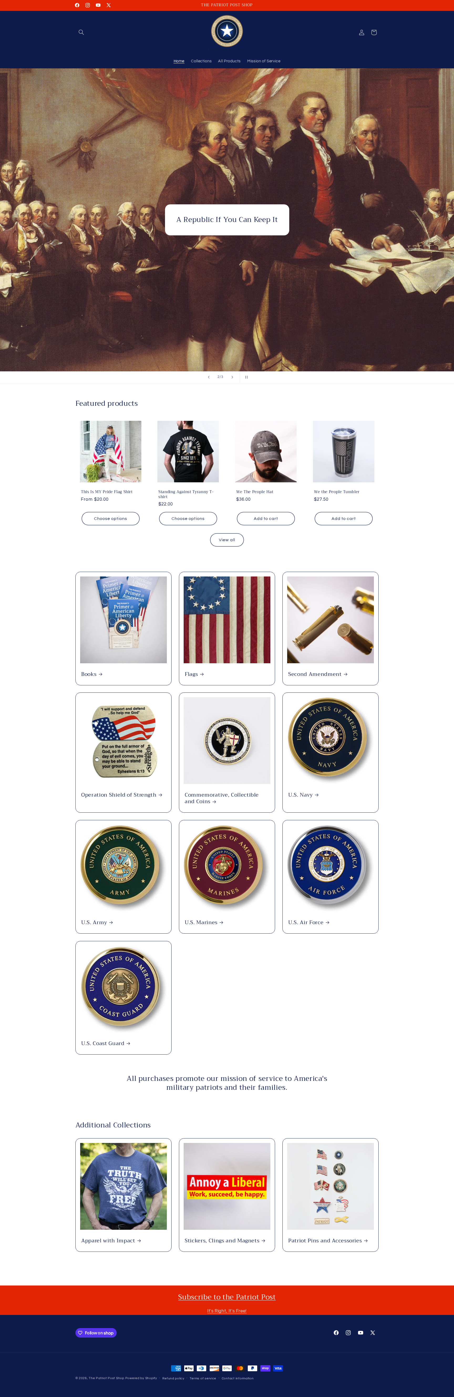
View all (227, 540)
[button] (81, 32)
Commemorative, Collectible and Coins (222, 798)
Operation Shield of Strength (118, 795)
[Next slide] (232, 377)
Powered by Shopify (141, 1378)
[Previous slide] (208, 377)
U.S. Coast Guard (103, 1043)
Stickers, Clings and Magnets (222, 1240)
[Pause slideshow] (245, 377)
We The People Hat (254, 492)
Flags (191, 674)
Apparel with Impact (108, 1240)
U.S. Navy (300, 795)
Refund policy (173, 1378)
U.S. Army (94, 922)
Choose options (110, 519)
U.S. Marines (201, 922)
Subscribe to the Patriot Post (227, 1297)
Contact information (238, 1378)
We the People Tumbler (337, 492)
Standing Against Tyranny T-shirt (186, 494)
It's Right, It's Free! (227, 1311)
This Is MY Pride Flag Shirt (107, 492)
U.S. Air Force (305, 922)
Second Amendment (315, 674)
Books (88, 674)
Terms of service (203, 1378)
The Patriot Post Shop (106, 1378)
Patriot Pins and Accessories (325, 1240)
